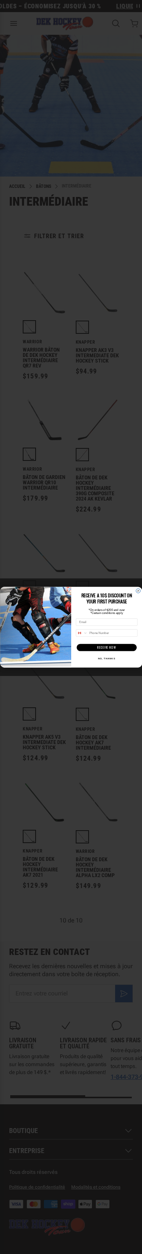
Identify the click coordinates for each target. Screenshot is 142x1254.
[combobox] (81, 632)
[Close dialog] (138, 591)
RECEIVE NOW (106, 647)
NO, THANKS (106, 658)
